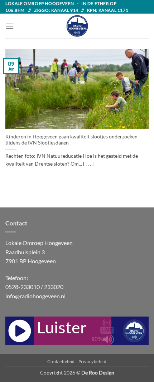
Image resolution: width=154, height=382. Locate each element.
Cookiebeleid (60, 361)
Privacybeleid (92, 361)
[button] (9, 26)
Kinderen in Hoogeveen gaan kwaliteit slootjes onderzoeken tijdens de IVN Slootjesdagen (71, 140)
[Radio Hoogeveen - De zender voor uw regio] (77, 26)
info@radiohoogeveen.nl (35, 296)
